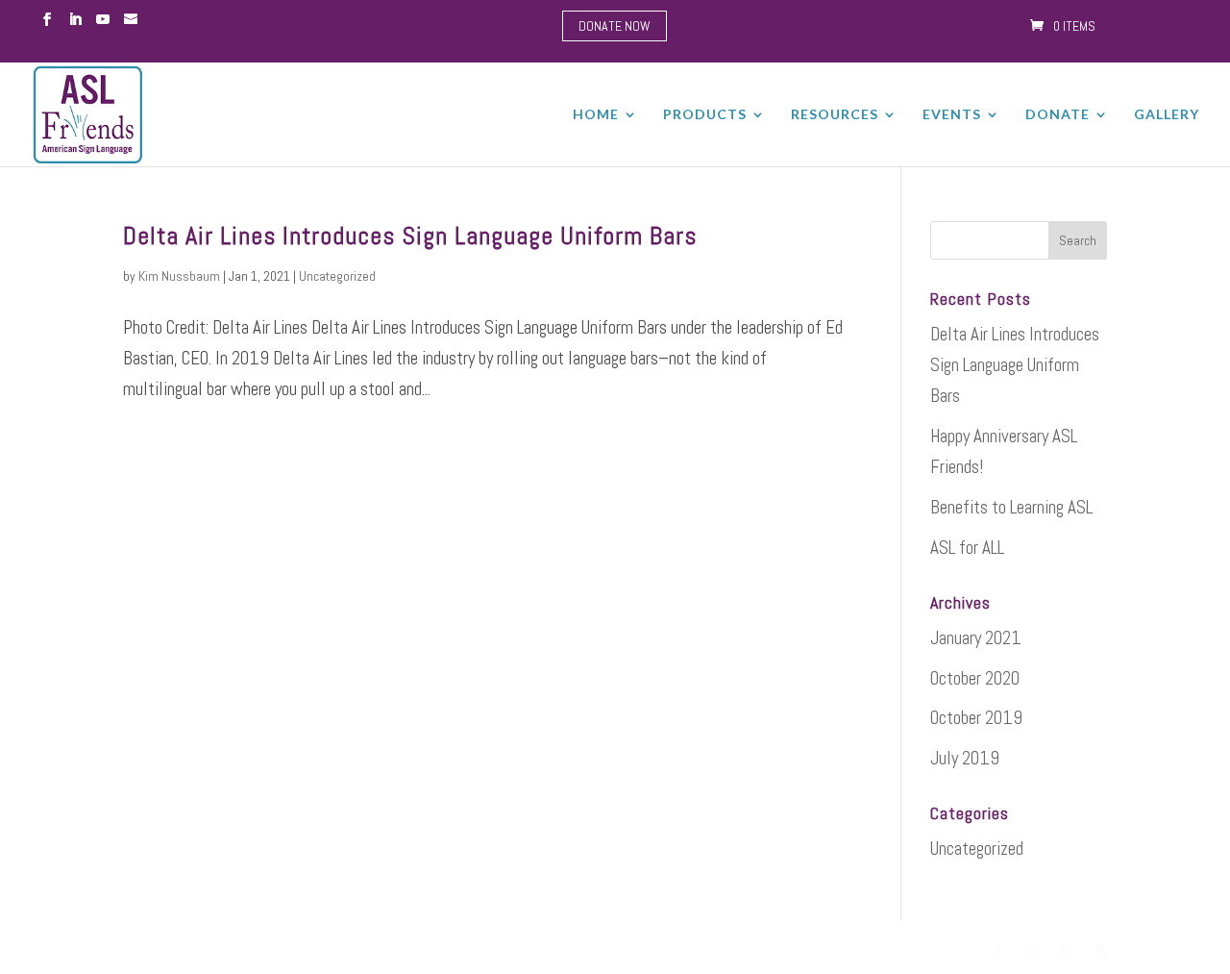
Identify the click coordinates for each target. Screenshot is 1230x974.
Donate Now (614, 26)
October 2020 (975, 678)
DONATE (1057, 115)
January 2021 (975, 638)
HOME (596, 115)
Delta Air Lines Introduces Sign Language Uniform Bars (410, 236)
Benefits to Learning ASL (1011, 507)
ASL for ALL (967, 548)
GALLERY (1166, 115)
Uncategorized (337, 276)
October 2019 (976, 718)
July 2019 (964, 758)
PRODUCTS (705, 115)
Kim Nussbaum (179, 276)
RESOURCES (834, 115)
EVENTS (951, 115)
